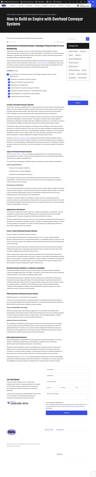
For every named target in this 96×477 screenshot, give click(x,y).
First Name (50, 369)
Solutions (13, 5)
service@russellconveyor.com (67, 450)
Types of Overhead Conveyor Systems (22, 82)
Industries (44, 5)
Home (8, 14)
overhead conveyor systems (22, 138)
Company (68, 5)
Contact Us (48, 447)
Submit (78, 103)
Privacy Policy (64, 406)
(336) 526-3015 (63, 446)
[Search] (93, 6)
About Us (47, 444)
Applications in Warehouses (19, 85)
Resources (53, 5)
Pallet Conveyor (73, 62)
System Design (73, 51)
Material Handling (74, 70)
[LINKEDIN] (77, 2)
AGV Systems (82, 78)
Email (49, 387)
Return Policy (48, 441)
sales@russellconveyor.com (66, 439)
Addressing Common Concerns (20, 96)
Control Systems (82, 74)
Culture (84, 70)
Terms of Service (75, 406)
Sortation (83, 51)
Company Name (51, 381)
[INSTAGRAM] (70, 2)
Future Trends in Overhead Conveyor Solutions (25, 88)
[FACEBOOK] (66, 2)
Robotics (78, 55)
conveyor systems (41, 63)
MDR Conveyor (15, 14)
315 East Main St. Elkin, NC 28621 (67, 459)
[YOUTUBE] (81, 2)
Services (37, 5)
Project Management (75, 59)
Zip (77, 387)
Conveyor (72, 74)
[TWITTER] (73, 2)
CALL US (82, 4)
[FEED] (85, 2)
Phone (63, 387)
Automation (29, 5)
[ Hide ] (16, 71)
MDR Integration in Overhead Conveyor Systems (25, 93)
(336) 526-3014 (63, 435)
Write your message (53, 393)
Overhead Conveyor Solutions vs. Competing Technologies (29, 91)
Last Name (50, 375)
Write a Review (13, 467)
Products (20, 5)
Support (60, 5)
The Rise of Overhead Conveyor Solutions (23, 79)
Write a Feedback (28, 467)
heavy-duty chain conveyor (17, 154)
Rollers (71, 55)
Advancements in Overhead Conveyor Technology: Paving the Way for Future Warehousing (33, 75)
